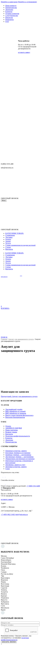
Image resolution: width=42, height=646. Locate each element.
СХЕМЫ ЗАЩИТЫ (9, 446)
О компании (10, 235)
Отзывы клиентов (12, 13)
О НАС (4, 422)
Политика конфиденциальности (17, 436)
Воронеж (4, 580)
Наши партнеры (11, 430)
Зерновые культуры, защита (16, 467)
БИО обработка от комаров (15, 413)
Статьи (8, 247)
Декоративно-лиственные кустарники (19, 459)
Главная (4, 339)
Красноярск (5, 578)
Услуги (8, 243)
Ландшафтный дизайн (13, 409)
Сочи (3, 606)
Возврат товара (11, 432)
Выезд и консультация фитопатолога (19, 415)
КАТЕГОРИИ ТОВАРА (14, 233)
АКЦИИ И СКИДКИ (13, 428)
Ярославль (5, 604)
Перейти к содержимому (27, 2)
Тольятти (4, 592)
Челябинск (5, 568)
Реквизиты (9, 19)
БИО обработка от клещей (15, 411)
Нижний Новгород (8, 564)
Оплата (8, 239)
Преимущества (11, 8)
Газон (7, 469)
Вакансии (9, 17)
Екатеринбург (6, 562)
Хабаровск (5, 602)
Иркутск (4, 600)
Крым (3, 610)
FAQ (7, 21)
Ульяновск (5, 598)
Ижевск (4, 594)
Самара (3, 572)
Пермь (3, 582)
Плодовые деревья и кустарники (17, 453)
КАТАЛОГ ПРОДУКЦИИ (11, 401)
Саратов (4, 588)
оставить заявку (24, 52)
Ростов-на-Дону (7, 574)
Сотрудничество (11, 15)
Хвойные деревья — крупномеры (18, 455)
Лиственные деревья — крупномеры (19, 457)
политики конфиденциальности (15, 639)
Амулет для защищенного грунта (21, 339)
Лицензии (9, 10)
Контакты (9, 249)
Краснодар (5, 586)
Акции (8, 241)
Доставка (8, 237)
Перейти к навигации (9, 2)
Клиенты (8, 12)
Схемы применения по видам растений (20, 245)
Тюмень (4, 590)
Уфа (2, 576)
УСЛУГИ (5, 405)
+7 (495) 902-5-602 (8, 514)
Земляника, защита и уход (15, 465)
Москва (4, 556)
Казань (3, 566)
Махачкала (5, 608)
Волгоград (5, 584)
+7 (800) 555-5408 (33, 486)
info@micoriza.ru (21, 514)
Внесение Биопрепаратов (15, 417)
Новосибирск (6, 560)
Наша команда (10, 6)
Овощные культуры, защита (16, 451)
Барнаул (4, 596)
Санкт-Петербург (7, 558)
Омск (3, 570)
